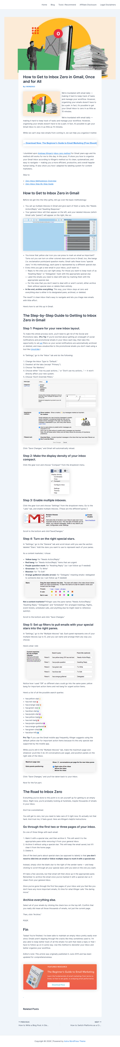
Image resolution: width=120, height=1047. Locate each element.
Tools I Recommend (67, 5)
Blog (53, 5)
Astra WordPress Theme (74, 1041)
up (41, 343)
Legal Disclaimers (108, 5)
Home (44, 5)
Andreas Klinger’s (45, 153)
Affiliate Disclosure (88, 5)
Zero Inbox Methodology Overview (40, 181)
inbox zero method (62, 153)
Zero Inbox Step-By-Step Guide (39, 184)
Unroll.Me (35, 349)
